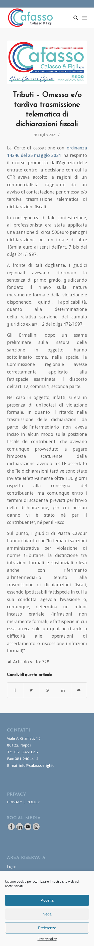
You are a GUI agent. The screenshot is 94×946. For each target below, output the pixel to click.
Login (11, 866)
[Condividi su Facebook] (15, 690)
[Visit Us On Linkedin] (19, 829)
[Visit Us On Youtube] (28, 829)
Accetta (47, 900)
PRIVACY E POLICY (23, 801)
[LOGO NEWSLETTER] (47, 62)
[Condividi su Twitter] (31, 690)
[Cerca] (73, 18)
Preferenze (47, 928)
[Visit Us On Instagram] (36, 829)
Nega (47, 914)
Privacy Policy (47, 939)
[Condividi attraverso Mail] (79, 690)
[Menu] (84, 18)
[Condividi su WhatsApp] (47, 690)
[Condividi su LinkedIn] (63, 690)
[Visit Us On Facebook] (11, 829)
